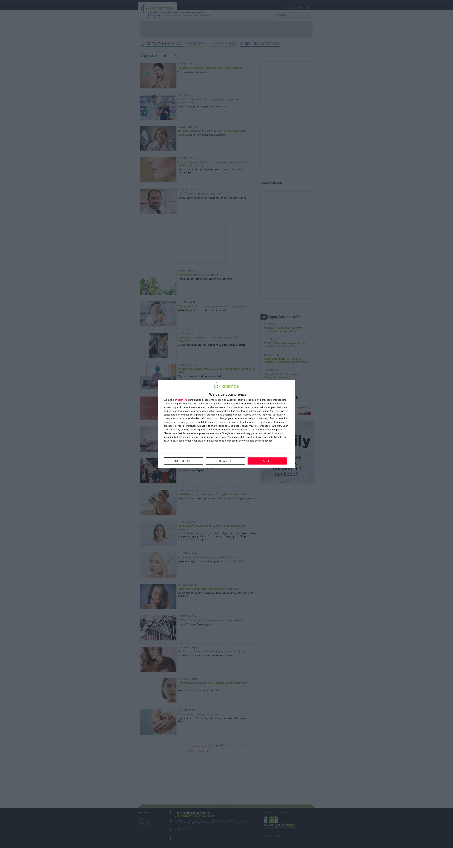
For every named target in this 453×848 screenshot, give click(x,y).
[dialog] (226, 424)
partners (182, 400)
